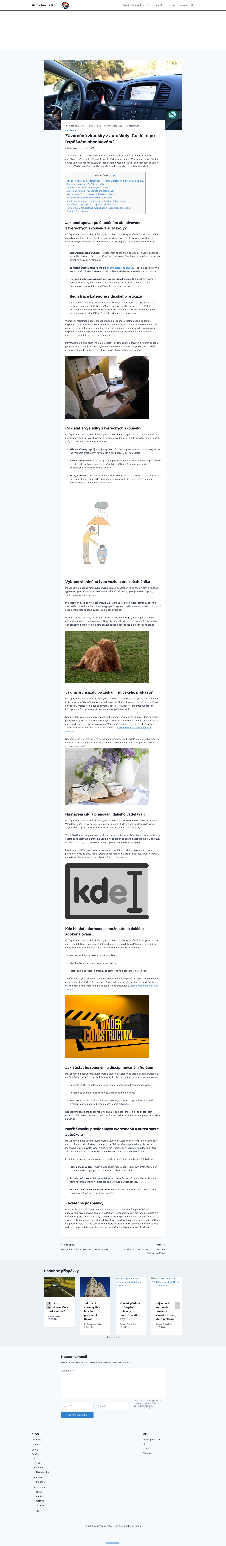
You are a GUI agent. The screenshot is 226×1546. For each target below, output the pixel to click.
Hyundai (38, 1467)
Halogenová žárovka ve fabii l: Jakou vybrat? (84, 1247)
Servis (150, 5)
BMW (36, 1458)
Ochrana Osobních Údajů (127, 1526)
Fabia (39, 1496)
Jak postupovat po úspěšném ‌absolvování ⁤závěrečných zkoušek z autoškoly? (105, 180)
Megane (40, 1482)
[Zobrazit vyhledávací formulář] (192, 5)
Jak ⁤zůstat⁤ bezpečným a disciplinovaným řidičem (91, 204)
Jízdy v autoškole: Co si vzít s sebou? (58, 1307)
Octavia (40, 1501)
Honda (37, 1463)
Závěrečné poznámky (77, 211)
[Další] (177, 1305)
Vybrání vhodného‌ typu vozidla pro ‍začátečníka (91, 191)
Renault (38, 1477)
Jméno (66, 1406)
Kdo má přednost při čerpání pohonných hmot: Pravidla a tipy (131, 1311)
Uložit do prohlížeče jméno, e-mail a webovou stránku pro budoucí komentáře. (148, 1403)
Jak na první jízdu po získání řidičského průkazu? (91, 194)
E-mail (102, 1406)
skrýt (112, 175)
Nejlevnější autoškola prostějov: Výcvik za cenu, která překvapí (166, 1311)
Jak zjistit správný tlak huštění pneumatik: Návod (92, 1311)
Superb (40, 1505)
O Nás (171, 5)
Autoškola (70, 130)
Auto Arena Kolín (75, 148)
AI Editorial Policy (113, 1543)
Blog (145, 1444)
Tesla (37, 1511)
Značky (35, 1454)
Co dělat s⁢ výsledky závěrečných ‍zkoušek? (88, 187)
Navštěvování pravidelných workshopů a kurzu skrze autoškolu (98, 208)
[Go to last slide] (48, 1305)
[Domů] (66, 126)
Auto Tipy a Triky (151, 1439)
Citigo (39, 1492)
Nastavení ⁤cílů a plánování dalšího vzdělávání (89, 197)
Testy (37, 1444)
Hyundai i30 (42, 1472)
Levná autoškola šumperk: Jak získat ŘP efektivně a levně (144, 1249)
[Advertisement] (113, 30)
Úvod (126, 5)
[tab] (107, 1337)
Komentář (68, 1370)
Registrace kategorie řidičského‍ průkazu (87, 184)
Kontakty (182, 5)
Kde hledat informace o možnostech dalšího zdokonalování (96, 201)
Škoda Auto (40, 1487)
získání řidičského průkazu (120, 267)
